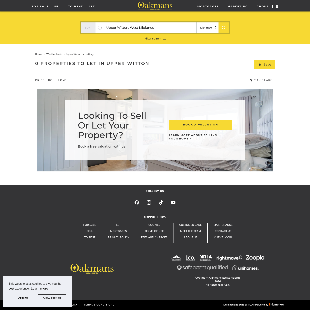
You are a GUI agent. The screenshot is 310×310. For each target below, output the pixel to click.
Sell (58, 6)
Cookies (154, 225)
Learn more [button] (39, 288)
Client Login (223, 237)
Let (92, 6)
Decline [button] (23, 297)
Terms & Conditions (99, 305)
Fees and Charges (154, 237)
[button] (264, 64)
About (263, 6)
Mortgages (208, 6)
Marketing (237, 6)
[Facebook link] (137, 202)
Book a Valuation (200, 124)
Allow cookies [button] (52, 297)
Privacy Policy (118, 237)
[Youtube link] (173, 202)
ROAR (251, 304)
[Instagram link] (149, 202)
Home (38, 54)
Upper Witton (73, 54)
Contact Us (223, 231)
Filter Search (153, 38)
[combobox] (150, 27)
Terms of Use (154, 231)
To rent (75, 6)
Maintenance (222, 225)
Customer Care (190, 225)
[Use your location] (99, 27)
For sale (40, 6)
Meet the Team (190, 231)
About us (190, 237)
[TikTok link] (161, 202)
